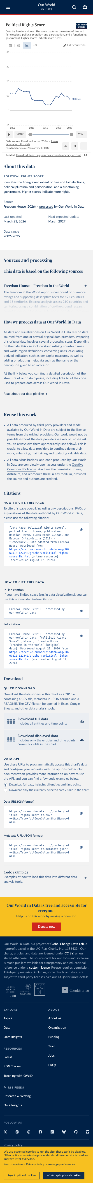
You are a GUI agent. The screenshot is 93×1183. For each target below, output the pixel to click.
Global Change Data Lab (67, 944)
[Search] (74, 7)
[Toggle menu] (8, 7)
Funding (53, 1037)
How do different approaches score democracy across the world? (50, 155)
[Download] (65, 146)
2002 (20, 134)
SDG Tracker (12, 1066)
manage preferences (61, 1164)
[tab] (10, 45)
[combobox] (74, 7)
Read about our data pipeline (24, 393)
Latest (8, 1057)
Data (7, 1027)
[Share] (74, 146)
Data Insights (13, 1037)
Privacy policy (13, 1145)
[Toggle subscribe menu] (84, 7)
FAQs (61, 977)
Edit (76, 45)
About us (54, 1018)
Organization (57, 1027)
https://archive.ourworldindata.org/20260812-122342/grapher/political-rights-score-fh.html (39, 553)
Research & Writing (17, 1096)
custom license (39, 967)
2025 (81, 134)
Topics (8, 1018)
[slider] (30, 134)
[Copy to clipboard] (76, 529)
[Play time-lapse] (9, 134)
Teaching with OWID (18, 1075)
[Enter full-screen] (83, 146)
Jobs (51, 1055)
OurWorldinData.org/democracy (23, 148)
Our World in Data (46, 7)
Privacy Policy (35, 1164)
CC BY (45, 148)
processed (46, 206)
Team (52, 1046)
